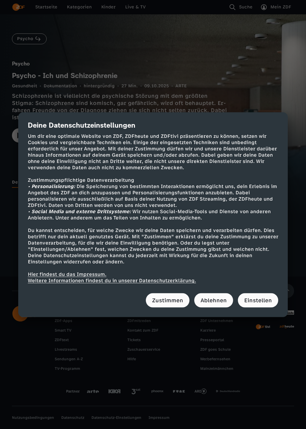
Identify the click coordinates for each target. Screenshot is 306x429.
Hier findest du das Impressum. (67, 274)
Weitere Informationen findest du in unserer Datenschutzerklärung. (112, 280)
